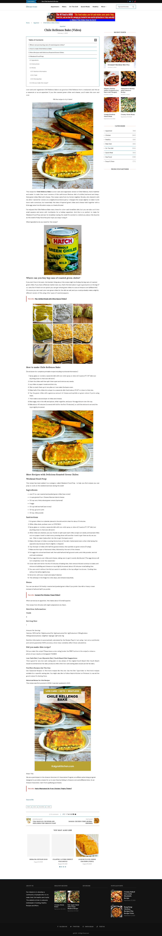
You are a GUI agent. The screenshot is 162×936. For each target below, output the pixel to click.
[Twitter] (130, 2)
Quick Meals (85, 7)
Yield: (35, 75)
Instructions (35, 64)
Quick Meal (120, 153)
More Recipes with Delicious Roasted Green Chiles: (47, 52)
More (103, 7)
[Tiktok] (135, 2)
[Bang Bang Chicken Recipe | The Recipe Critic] (116, 911)
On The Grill (73, 7)
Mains (64, 7)
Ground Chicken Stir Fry (118, 65)
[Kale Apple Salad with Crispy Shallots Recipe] (73, 897)
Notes (34, 68)
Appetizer (36, 23)
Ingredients (35, 60)
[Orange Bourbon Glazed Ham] (111, 104)
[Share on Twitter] (69, 814)
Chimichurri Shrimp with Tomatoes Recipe (128, 90)
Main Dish (120, 144)
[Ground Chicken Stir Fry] (120, 52)
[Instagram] (132, 2)
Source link (30, 800)
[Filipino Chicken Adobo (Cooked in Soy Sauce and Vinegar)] (111, 78)
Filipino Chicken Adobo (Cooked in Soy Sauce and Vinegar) (111, 90)
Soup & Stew (120, 161)
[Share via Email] (75, 814)
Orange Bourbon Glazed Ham (109, 115)
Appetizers (55, 7)
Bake (28, 806)
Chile (34, 806)
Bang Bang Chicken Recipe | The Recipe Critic (129, 910)
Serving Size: (38, 79)
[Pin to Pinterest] (71, 814)
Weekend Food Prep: (37, 56)
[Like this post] (64, 814)
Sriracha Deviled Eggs (38, 859)
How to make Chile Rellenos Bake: (41, 49)
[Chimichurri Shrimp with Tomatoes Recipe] (128, 78)
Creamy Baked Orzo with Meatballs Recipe (129, 895)
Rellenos (41, 806)
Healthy (95, 7)
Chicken (120, 135)
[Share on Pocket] (73, 814)
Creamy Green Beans (128, 114)
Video (48, 806)
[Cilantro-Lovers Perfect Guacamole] (63, 845)
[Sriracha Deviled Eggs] (38, 845)
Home (28, 23)
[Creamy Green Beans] (128, 104)
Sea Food (120, 157)
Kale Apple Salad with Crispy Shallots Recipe (56, 1)
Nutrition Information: (40, 71)
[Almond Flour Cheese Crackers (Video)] (87, 845)
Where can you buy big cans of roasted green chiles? (47, 45)
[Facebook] (127, 2)
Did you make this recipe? (40, 83)
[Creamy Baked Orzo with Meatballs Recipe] (116, 896)
